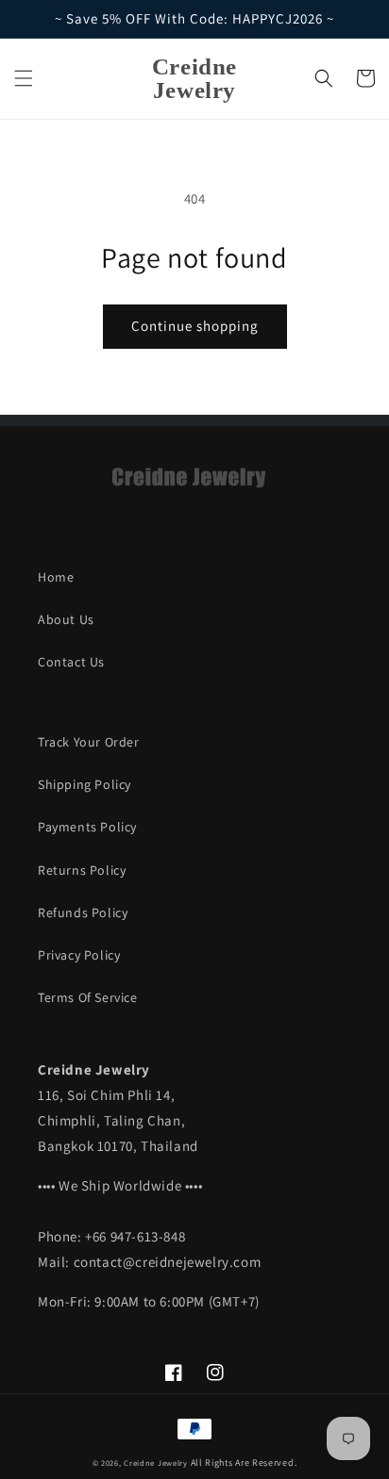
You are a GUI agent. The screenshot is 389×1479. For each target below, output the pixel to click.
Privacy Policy (79, 954)
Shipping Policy (84, 784)
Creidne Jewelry (156, 1462)
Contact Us (71, 661)
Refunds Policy (82, 912)
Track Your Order (89, 741)
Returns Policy (82, 870)
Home (56, 576)
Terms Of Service (88, 997)
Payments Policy (87, 826)
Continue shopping (195, 326)
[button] (23, 78)
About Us (66, 619)
